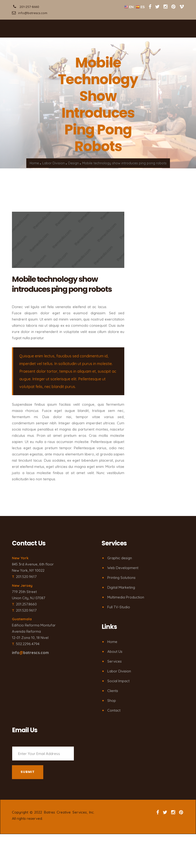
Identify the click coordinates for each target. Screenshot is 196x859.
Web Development (122, 567)
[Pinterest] (173, 6)
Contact (113, 710)
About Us (114, 651)
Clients (112, 690)
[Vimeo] (181, 6)
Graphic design (119, 558)
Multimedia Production (125, 597)
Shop (111, 700)
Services (114, 661)
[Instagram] (165, 6)
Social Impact (118, 681)
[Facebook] (150, 6)
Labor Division (53, 163)
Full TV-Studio (118, 607)
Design (73, 163)
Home (34, 163)
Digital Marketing (121, 587)
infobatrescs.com (30, 652)
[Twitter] (158, 6)
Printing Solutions (121, 577)
